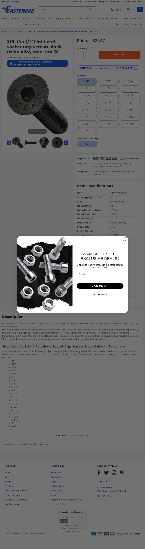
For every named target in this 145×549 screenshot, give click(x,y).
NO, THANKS (100, 294)
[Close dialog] (124, 239)
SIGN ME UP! (100, 286)
